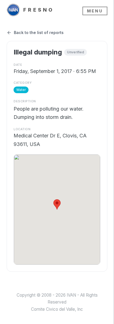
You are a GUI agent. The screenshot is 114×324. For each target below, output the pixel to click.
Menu (95, 11)
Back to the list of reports (39, 32)
